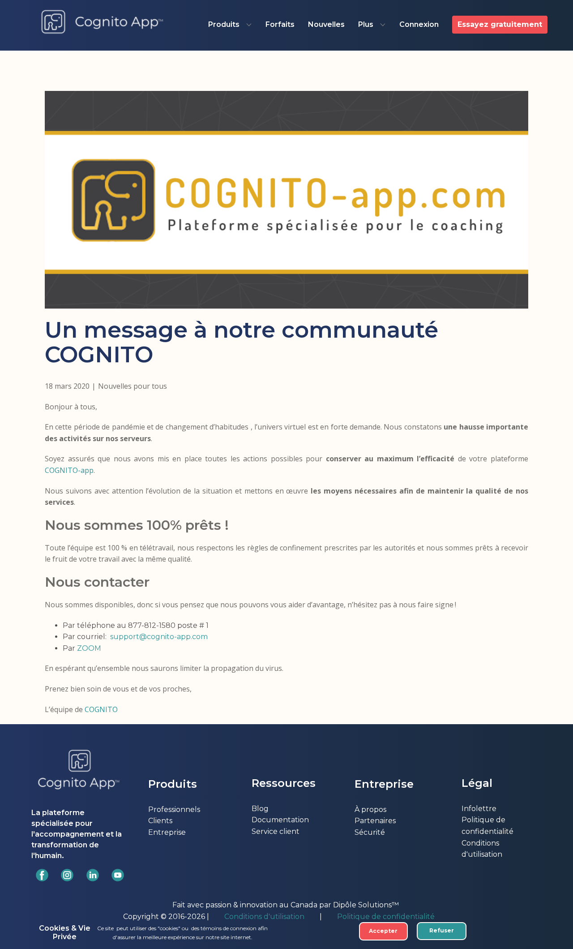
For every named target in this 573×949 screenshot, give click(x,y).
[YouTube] (117, 875)
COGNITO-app (69, 470)
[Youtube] (92, 875)
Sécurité (370, 832)
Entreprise (167, 832)
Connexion (419, 24)
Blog (260, 808)
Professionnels (174, 809)
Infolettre (479, 808)
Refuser (441, 930)
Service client (275, 831)
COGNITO (101, 709)
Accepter (383, 931)
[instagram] (67, 875)
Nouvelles (326, 24)
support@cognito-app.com (159, 636)
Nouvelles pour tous (132, 386)
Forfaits (280, 24)
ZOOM (89, 648)
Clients (160, 820)
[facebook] (42, 875)
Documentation (280, 820)
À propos (370, 809)
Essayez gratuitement (500, 24)
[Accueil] (102, 22)
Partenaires (375, 820)
